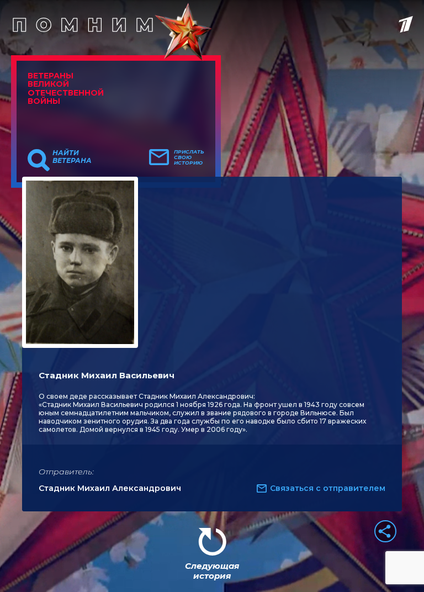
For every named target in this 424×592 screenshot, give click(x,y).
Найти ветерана (72, 157)
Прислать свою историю (189, 157)
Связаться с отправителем (327, 488)
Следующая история (212, 571)
